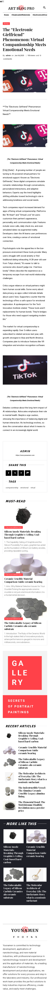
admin (8, 55)
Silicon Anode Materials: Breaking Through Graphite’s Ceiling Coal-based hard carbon (22, 534)
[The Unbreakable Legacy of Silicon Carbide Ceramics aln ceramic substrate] (25, 609)
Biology (6, 24)
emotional (24, 488)
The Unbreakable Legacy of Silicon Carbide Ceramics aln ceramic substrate (22, 626)
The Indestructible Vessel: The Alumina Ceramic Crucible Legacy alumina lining (32, 792)
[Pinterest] (21, 473)
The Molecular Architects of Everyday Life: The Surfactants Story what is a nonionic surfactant (32, 777)
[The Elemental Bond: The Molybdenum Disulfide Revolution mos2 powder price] (9, 805)
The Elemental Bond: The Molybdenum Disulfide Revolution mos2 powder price (31, 806)
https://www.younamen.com (25, 455)
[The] (25, 135)
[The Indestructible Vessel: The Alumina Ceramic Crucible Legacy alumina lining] (9, 791)
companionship (12, 488)
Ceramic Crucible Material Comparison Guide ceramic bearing (23, 580)
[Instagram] (22, 937)
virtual (33, 488)
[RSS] (31, 937)
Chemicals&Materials (13, 527)
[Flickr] (18, 937)
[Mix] (27, 473)
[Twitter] (15, 473)
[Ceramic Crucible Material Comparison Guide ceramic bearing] (25, 565)
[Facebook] (8, 473)
